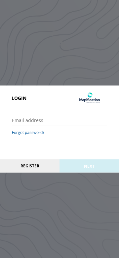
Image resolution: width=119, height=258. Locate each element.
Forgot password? (28, 132)
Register (29, 166)
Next (89, 166)
